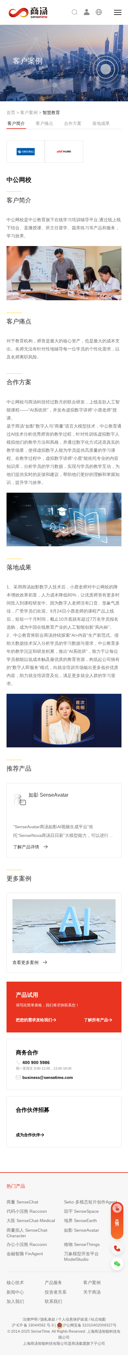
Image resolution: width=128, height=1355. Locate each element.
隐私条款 (47, 1319)
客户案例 (29, 112)
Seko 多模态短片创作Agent (90, 1201)
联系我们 (53, 1301)
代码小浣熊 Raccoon (27, 1211)
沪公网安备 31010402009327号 (90, 1325)
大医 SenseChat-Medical (31, 1220)
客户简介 (16, 123)
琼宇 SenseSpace (81, 1211)
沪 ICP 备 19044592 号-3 (33, 1325)
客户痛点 (44, 123)
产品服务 (53, 1282)
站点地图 (98, 1319)
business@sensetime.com (47, 1077)
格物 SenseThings (82, 1244)
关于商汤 (92, 1292)
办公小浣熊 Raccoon (27, 1244)
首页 (11, 112)
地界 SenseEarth (80, 1220)
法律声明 (30, 1319)
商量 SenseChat (22, 1201)
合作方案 (72, 123)
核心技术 (15, 1282)
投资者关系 (55, 1292)
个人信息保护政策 (73, 1319)
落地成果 (101, 123)
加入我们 (15, 1301)
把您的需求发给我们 (34, 1020)
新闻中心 (15, 1292)
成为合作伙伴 (28, 1135)
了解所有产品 (96, 1020)
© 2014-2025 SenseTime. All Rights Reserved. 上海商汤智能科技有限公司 (64, 1334)
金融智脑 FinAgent (25, 1253)
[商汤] (23, 12)
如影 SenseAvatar (81, 1230)
